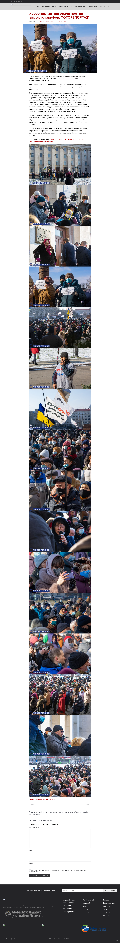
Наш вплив (67, 908)
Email (31, 857)
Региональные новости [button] (61, 6)
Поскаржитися (109, 903)
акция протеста (35, 799)
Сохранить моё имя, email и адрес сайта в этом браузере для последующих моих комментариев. (58, 871)
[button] (117, 940)
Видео (102, 6)
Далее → (88, 804)
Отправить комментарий (39, 875)
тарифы (52, 799)
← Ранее (32, 804)
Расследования (43, 6)
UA (108, 6)
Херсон (66, 21)
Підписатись (110, 890)
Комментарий (34, 827)
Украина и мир (80, 6)
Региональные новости (54, 21)
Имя (30, 850)
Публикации (92, 6)
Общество (42, 21)
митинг (46, 799)
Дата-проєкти (68, 911)
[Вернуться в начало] (21, 6)
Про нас (106, 900)
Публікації (67, 905)
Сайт (31, 863)
